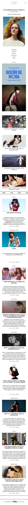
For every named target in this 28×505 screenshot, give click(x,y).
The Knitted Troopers (14, 212)
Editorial (12, 230)
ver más (17, 226)
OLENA (14, 248)
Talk (16, 299)
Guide (12, 464)
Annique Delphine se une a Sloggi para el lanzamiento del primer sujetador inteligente (14, 316)
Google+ (2, 504)
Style (14, 197)
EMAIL (14, 58)
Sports (12, 398)
